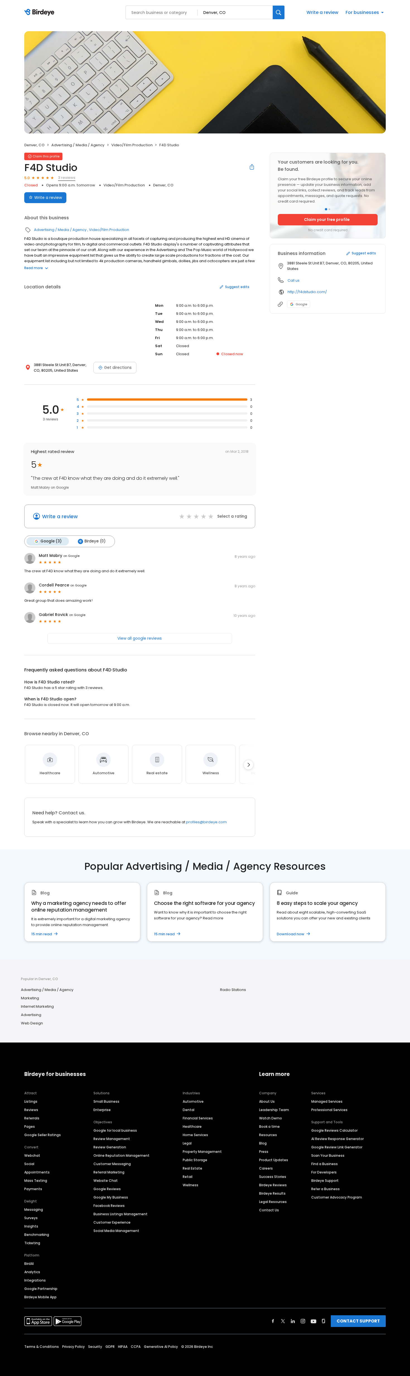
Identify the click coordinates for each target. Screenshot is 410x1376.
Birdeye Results (272, 1193)
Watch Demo (270, 1118)
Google (301, 304)
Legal (187, 1143)
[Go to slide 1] (326, 209)
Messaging (33, 1209)
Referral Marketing (108, 1172)
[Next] (248, 765)
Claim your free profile (327, 219)
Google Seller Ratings (42, 1135)
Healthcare (192, 1126)
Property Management (202, 1151)
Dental (188, 1109)
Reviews (31, 1109)
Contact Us (269, 1210)
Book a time (269, 1126)
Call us (294, 280)
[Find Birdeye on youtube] (313, 1321)
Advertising (31, 1014)
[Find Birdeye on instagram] (303, 1321)
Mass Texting (35, 1180)
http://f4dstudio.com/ (307, 291)
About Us (267, 1101)
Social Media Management (116, 1230)
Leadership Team (274, 1109)
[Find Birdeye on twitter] (283, 1321)
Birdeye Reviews (273, 1185)
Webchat (32, 1155)
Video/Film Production (132, 145)
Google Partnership (40, 1288)
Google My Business (110, 1197)
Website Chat (105, 1180)
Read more (33, 268)
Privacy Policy (73, 1346)
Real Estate (192, 1168)
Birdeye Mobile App (40, 1297)
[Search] (278, 12)
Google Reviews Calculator (334, 1130)
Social (29, 1163)
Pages (29, 1126)
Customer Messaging (112, 1163)
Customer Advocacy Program (336, 1197)
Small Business (106, 1101)
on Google (71, 556)
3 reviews (66, 177)
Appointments (37, 1172)
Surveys (31, 1218)
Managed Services (327, 1101)
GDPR (110, 1346)
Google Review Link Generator (336, 1147)
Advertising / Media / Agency (78, 145)
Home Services (195, 1135)
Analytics (32, 1272)
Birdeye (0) (95, 541)
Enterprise (102, 1109)
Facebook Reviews (109, 1205)
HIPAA (122, 1346)
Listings (30, 1101)
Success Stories (272, 1176)
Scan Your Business (327, 1155)
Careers (266, 1168)
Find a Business (324, 1163)
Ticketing (32, 1243)
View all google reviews (139, 638)
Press (263, 1151)
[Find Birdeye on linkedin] (293, 1321)
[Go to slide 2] (329, 209)
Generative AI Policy (161, 1346)
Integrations (35, 1280)
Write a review (322, 12)
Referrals (31, 1118)
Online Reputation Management (121, 1155)
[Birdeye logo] (40, 12)
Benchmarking (36, 1234)
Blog (263, 1143)
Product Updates (273, 1160)
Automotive (193, 1101)
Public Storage (195, 1160)
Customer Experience (112, 1222)
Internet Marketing (37, 1006)
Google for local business (115, 1130)
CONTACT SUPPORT (358, 1321)
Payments (33, 1189)
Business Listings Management (120, 1214)
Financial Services (198, 1118)
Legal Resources (273, 1201)
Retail (187, 1176)
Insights (31, 1226)
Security (95, 1346)
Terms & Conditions (41, 1346)
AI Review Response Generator (337, 1138)
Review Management (111, 1138)
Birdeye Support (325, 1180)
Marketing (30, 998)
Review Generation (109, 1147)
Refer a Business (325, 1189)
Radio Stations (233, 989)
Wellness (190, 1185)
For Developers (324, 1172)
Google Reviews (107, 1189)
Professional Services (329, 1109)
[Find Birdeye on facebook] (273, 1321)
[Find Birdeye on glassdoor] (323, 1321)
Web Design (32, 1023)
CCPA (136, 1346)
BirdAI (29, 1263)
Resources (268, 1135)
